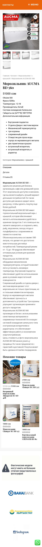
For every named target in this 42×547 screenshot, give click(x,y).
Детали (6, 172)
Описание (7, 167)
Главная (6, 75)
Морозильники (24, 75)
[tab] (21, 167)
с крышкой (29, 160)
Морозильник (9, 183)
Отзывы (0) (7, 177)
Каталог (14, 75)
